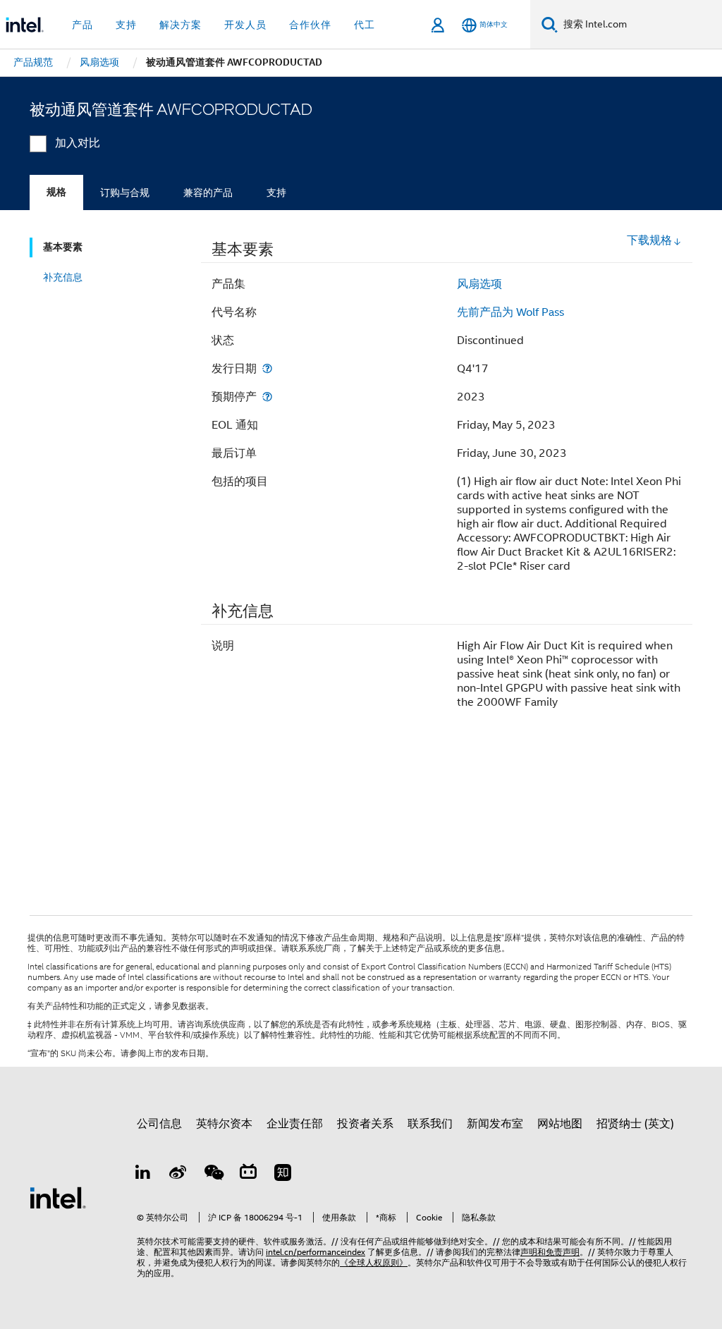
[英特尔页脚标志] (58, 1197)
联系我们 (430, 1124)
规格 (56, 192)
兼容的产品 (208, 192)
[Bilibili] (248, 1174)
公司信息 (159, 1124)
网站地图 (559, 1124)
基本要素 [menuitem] (62, 247)
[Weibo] (178, 1174)
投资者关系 (365, 1124)
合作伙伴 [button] (310, 24)
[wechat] (213, 1174)
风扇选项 (479, 284)
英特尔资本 (224, 1124)
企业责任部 (295, 1124)
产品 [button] (82, 24)
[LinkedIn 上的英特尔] (143, 1174)
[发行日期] (267, 368)
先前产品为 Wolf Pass (510, 312)
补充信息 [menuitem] (62, 277)
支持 (276, 192)
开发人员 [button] (245, 24)
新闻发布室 (495, 1124)
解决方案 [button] (180, 24)
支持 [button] (126, 24)
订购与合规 (124, 192)
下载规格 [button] (649, 240)
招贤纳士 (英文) (635, 1124)
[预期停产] (267, 397)
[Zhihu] (283, 1174)
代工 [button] (364, 24)
